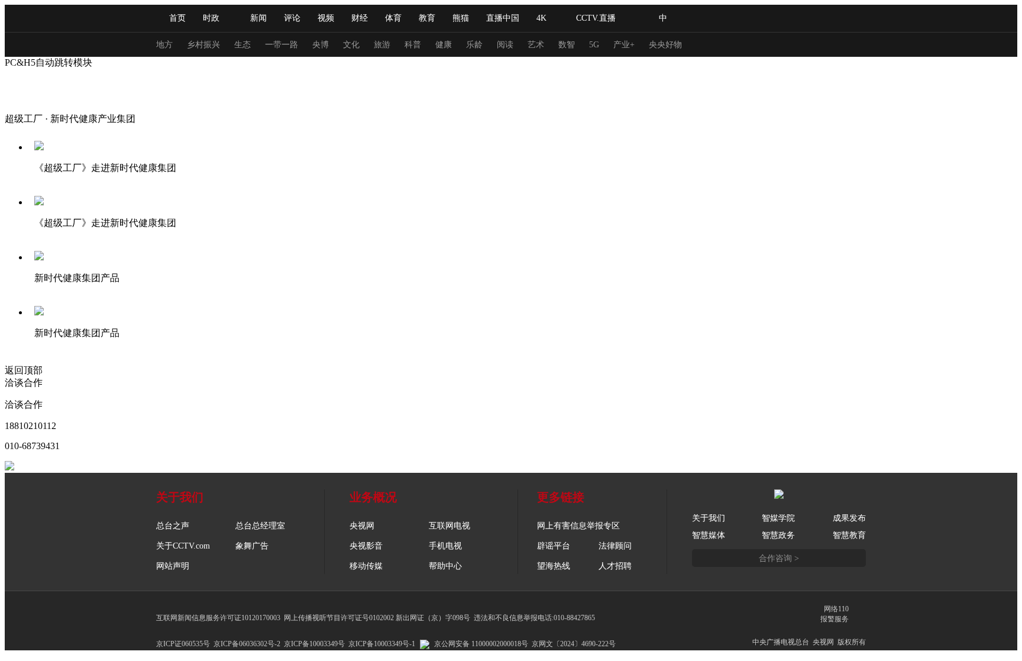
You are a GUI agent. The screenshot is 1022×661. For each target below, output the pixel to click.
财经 (359, 18)
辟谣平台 (553, 545)
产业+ (624, 44)
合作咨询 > (779, 558)
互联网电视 (449, 525)
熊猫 (460, 18)
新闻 (258, 18)
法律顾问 (615, 545)
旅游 (382, 44)
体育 (393, 18)
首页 (177, 18)
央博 (320, 44)
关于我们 (708, 518)
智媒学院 (778, 518)
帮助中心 (445, 566)
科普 (413, 44)
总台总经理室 (260, 525)
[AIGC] (725, 18)
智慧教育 (849, 535)
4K (541, 18)
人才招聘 (615, 566)
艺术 (536, 44)
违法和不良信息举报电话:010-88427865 (534, 618)
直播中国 (502, 18)
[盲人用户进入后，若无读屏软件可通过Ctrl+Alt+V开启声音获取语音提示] (783, 18)
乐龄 (474, 44)
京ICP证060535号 (183, 644)
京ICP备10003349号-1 (381, 644)
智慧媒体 (708, 535)
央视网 (362, 525)
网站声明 (172, 566)
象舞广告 (252, 545)
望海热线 (553, 566)
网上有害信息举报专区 (578, 525)
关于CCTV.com (183, 545)
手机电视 (445, 545)
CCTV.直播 (596, 18)
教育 (427, 18)
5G (594, 44)
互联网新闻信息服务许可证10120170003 (218, 618)
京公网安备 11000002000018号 (481, 644)
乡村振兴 (203, 44)
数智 (566, 44)
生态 (242, 44)
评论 (292, 18)
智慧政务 (778, 535)
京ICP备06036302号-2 (247, 644)
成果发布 (849, 518)
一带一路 (281, 44)
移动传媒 (366, 566)
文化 (351, 44)
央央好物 (665, 44)
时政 (211, 18)
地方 (164, 44)
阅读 (505, 44)
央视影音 (366, 545)
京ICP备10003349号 (314, 644)
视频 (326, 18)
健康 (443, 44)
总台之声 (172, 525)
